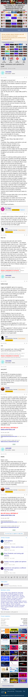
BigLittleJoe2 (14, 592)
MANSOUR (10, 594)
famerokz (21, 602)
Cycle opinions (8, 540)
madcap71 (20, 598)
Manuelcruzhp (23, 625)
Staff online (4, 581)
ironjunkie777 (4, 608)
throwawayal (3, 595)
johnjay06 (16, 602)
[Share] (25, 77)
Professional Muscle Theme (8, 689)
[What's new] (23, 30)
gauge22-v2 (18, 599)
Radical (13, 596)
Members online (5, 590)
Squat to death (4, 592)
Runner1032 (22, 605)
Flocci (4, 604)
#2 (26, 213)
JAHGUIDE (4, 68)
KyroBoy (15, 601)
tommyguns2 (15, 598)
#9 (26, 494)
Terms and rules (10, 691)
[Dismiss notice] (25, 34)
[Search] (26, 30)
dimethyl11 (6, 563)
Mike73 (21, 594)
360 (7, 594)
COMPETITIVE (15, 595)
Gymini (17, 596)
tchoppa (19, 601)
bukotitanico (10, 601)
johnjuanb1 (17, 604)
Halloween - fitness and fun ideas (13, 547)
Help (24, 691)
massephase (4, 598)
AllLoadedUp (7, 542)
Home (2, 692)
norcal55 (3, 602)
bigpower (8, 604)
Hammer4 (8, 599)
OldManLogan (7, 548)
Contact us (3, 691)
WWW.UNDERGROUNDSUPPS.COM (9, 436)
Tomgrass (7, 602)
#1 (26, 77)
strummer (3, 599)
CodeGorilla (22, 596)
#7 (26, 394)
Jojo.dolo (21, 595)
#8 (26, 454)
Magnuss (9, 598)
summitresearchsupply (6, 605)
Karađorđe (3, 594)
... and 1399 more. (5, 609)
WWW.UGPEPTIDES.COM (8, 429)
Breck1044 (13, 599)
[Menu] (2, 30)
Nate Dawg (20, 592)
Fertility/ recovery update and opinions (15, 561)
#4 (26, 281)
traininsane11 (4, 601)
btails (13, 605)
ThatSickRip (6, 556)
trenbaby (6, 571)
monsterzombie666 (9, 606)
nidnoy (9, 592)
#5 (26, 343)
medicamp (16, 606)
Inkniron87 (3, 596)
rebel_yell (9, 595)
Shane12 (13, 604)
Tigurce (2, 606)
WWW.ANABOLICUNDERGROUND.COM (10, 441)
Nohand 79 (16, 594)
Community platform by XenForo (12, 695)
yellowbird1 (8, 596)
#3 (26, 235)
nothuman (24, 601)
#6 (26, 366)
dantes (11, 602)
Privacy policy (18, 691)
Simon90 (17, 605)
